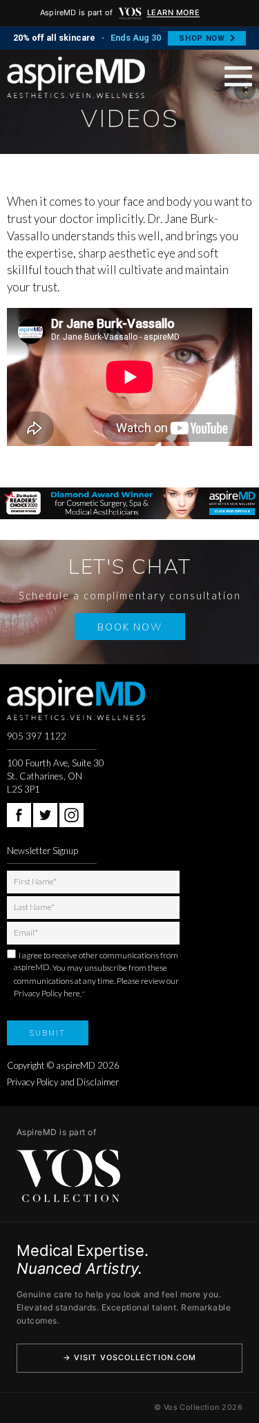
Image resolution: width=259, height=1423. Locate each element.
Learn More (173, 12)
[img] (130, 13)
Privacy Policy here (47, 993)
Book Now (129, 626)
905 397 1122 (36, 736)
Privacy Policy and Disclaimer (63, 1081)
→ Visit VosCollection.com (130, 1357)
